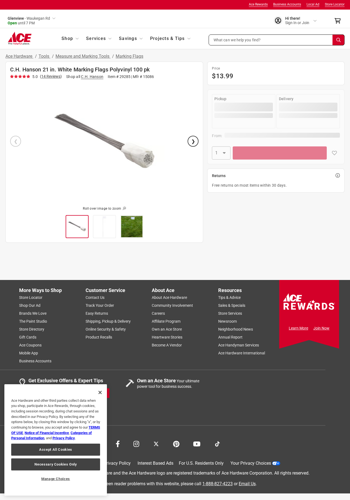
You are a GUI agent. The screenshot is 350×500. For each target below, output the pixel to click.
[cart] (339, 21)
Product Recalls (99, 337)
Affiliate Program (166, 321)
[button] (277, 39)
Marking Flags (129, 56)
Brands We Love (32, 313)
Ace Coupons (30, 345)
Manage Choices (55, 479)
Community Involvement (172, 305)
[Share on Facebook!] (118, 443)
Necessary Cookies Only (55, 464)
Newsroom (227, 321)
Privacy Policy (117, 463)
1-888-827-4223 (217, 483)
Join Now (321, 328)
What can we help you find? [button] (237, 39)
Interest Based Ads (155, 463)
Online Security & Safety (106, 329)
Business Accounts (287, 4)
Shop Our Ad (29, 305)
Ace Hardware (19, 56)
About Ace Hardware (169, 297)
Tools (44, 56)
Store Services (230, 313)
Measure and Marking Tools (83, 56)
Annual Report (230, 337)
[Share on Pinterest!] (176, 443)
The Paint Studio (33, 321)
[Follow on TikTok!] (217, 443)
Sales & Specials (231, 305)
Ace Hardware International (241, 353)
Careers (158, 313)
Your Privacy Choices (251, 463)
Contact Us (95, 297)
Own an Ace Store (167, 329)
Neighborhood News (235, 329)
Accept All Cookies (55, 449)
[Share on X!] (156, 443)
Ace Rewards (258, 4)
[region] (55, 440)
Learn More (298, 328)
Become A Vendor (167, 345)
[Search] (338, 39)
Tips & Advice (229, 297)
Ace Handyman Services (238, 345)
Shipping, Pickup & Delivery (108, 321)
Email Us (247, 483)
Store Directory (31, 329)
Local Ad (313, 4)
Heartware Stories (167, 337)
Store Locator (335, 4)
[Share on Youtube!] (196, 443)
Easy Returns (97, 313)
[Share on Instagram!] (136, 443)
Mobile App (28, 353)
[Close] (100, 392)
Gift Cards (27, 337)
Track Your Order (100, 305)
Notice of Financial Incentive (47, 433)
